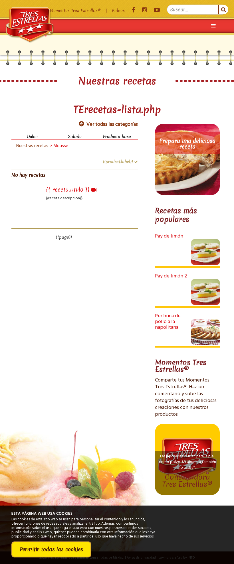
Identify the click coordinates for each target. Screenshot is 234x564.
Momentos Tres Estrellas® (75, 10)
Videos (118, 10)
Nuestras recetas (32, 146)
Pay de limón (169, 236)
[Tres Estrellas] (30, 16)
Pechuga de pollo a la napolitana (168, 322)
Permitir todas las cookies (51, 549)
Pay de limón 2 (171, 276)
